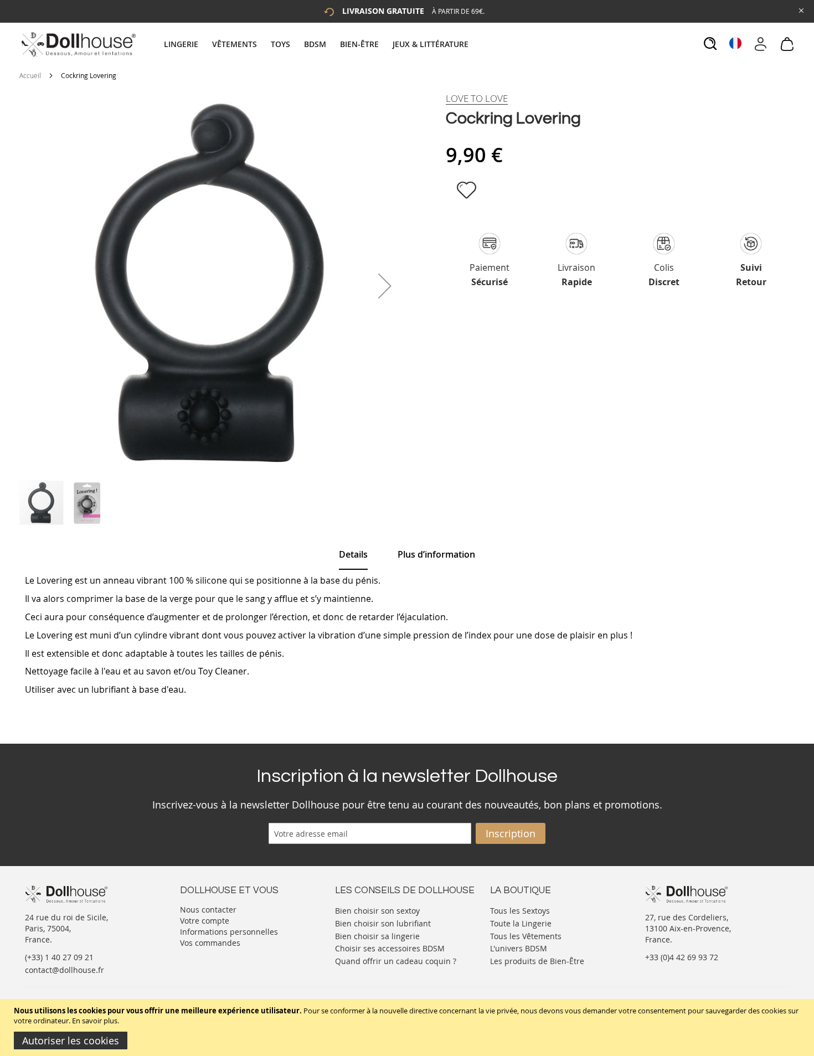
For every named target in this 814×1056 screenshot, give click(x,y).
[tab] (317, 44)
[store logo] (77, 44)
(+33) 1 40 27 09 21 (59, 957)
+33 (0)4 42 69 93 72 (681, 957)
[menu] (317, 44)
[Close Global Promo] (800, 9)
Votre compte (204, 920)
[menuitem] (186, 44)
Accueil (30, 75)
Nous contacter (208, 909)
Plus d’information (436, 554)
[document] (408, 1027)
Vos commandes (210, 942)
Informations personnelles (229, 931)
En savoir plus (94, 1021)
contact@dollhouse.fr (64, 970)
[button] (385, 286)
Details (353, 554)
